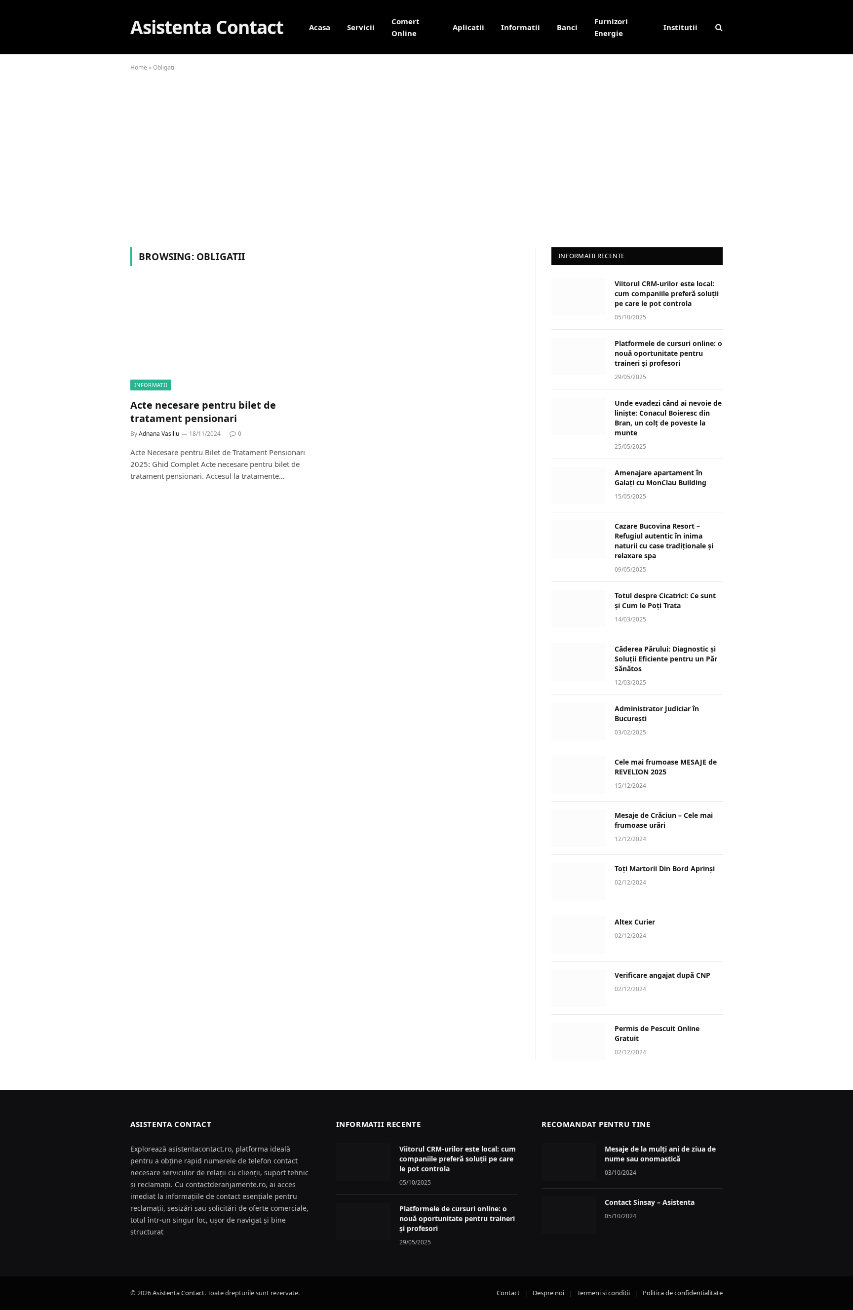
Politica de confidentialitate (683, 1292)
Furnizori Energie (611, 27)
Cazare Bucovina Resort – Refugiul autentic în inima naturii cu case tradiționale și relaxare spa (664, 540)
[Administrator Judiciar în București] (578, 721)
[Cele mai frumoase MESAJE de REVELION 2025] (578, 775)
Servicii (361, 27)
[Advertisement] (426, 157)
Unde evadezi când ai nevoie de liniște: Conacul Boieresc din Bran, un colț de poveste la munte (668, 417)
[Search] (718, 27)
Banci (567, 27)
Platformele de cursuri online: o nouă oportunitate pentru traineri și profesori (668, 353)
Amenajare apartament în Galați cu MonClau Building (660, 477)
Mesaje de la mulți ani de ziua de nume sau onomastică (660, 1153)
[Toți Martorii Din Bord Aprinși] (578, 881)
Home (138, 67)
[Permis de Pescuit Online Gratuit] (578, 1041)
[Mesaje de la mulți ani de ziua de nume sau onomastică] (569, 1162)
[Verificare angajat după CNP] (578, 988)
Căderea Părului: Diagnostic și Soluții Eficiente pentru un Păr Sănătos (666, 658)
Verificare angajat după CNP (662, 975)
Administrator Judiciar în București (657, 713)
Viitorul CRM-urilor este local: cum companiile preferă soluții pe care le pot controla (667, 293)
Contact (508, 1292)
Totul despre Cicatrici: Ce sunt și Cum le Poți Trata (665, 600)
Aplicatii (468, 27)
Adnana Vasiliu (159, 433)
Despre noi (548, 1292)
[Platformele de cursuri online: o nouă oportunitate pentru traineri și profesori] (578, 356)
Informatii (520, 27)
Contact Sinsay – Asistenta (650, 1202)
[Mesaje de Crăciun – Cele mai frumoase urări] (578, 828)
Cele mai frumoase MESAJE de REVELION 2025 (666, 766)
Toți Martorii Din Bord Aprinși (665, 868)
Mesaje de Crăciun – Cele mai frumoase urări (664, 820)
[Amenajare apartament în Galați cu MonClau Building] (578, 485)
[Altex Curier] (578, 935)
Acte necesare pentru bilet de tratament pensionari (203, 411)
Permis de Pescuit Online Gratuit (657, 1033)
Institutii (680, 27)
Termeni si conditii (603, 1292)
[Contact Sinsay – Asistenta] (569, 1215)
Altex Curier (635, 921)
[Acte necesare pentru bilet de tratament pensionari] (223, 338)
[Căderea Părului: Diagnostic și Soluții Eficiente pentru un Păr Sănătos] (578, 662)
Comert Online (405, 27)
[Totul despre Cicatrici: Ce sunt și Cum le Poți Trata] (578, 608)
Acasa (319, 27)
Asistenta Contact (178, 1292)
